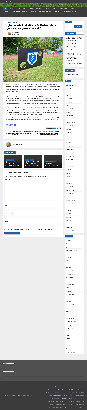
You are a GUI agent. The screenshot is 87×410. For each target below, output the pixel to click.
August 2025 (69, 125)
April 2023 (69, 217)
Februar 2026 (69, 105)
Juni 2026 (68, 92)
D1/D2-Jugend (69, 287)
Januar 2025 (69, 149)
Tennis (54, 8)
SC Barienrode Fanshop (45, 11)
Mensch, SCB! (53, 161)
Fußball (39, 8)
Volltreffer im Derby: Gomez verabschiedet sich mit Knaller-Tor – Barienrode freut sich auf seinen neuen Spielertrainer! (46, 133)
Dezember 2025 (70, 112)
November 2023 (70, 193)
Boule (51, 15)
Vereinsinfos (22, 8)
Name (6, 205)
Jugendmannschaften (79, 398)
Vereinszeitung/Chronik (21, 11)
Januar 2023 (69, 227)
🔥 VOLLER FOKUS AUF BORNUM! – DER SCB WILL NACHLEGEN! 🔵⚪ (73, 45)
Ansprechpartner (76, 383)
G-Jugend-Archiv (70, 315)
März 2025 (69, 142)
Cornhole (58, 15)
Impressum (58, 11)
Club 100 (33, 11)
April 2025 (69, 139)
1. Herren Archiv (70, 243)
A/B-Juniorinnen (70, 254)
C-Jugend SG (69, 270)
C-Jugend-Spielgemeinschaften (54, 389)
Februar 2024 (69, 183)
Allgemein (10, 22)
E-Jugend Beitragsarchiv (72, 392)
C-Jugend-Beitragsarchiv (79, 386)
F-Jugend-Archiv (70, 304)
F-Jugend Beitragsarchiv (58, 395)
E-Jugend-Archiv (70, 294)
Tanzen (47, 8)
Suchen (68, 22)
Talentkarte (8, 15)
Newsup (23, 395)
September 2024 (70, 163)
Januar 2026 (69, 109)
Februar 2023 (69, 224)
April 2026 (69, 98)
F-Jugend (68, 301)
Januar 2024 (69, 186)
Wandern (7, 11)
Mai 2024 (68, 173)
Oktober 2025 (69, 119)
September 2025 (70, 122)
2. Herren (68, 247)
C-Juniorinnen (70, 277)
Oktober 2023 (69, 197)
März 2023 (69, 220)
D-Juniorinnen (70, 284)
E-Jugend (68, 291)
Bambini (68, 260)
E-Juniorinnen (69, 298)
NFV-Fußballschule (70, 11)
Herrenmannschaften (56, 398)
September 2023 (70, 200)
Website (6, 221)
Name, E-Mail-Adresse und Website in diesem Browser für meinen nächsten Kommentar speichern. (30, 229)
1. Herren (68, 240)
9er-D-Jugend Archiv (71, 250)
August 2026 (69, 85)
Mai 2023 (68, 213)
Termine (31, 8)
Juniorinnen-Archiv (71, 321)
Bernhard (16, 32)
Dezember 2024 (70, 153)
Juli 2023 (68, 207)
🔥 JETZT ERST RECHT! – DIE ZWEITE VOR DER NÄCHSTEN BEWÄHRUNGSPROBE (74, 39)
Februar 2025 (69, 146)
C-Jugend (68, 267)
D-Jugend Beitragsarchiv (79, 389)
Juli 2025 (68, 129)
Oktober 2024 (69, 159)
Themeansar (29, 395)
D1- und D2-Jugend (57, 392)
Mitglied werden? (51, 401)
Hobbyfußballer (65, 398)
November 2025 (70, 115)
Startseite (12, 8)
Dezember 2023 (70, 190)
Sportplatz (69, 331)
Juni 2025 (68, 132)
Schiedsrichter (70, 328)
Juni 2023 (68, 210)
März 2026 (69, 102)
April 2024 (69, 176)
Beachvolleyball (41, 15)
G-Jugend (68, 311)
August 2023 (69, 203)
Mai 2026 (68, 95)
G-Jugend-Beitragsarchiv (79, 395)
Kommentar (7, 179)
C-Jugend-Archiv (70, 274)
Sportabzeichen (68, 15)
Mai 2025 (68, 136)
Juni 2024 (68, 169)
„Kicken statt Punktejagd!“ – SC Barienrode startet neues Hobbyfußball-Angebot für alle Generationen (20, 133)
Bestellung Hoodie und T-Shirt (24, 15)
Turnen (72, 8)
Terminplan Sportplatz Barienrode (61, 404)
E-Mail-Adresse (8, 213)
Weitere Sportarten (71, 352)
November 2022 (70, 230)
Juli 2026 (68, 88)
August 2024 (69, 166)
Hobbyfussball (70, 318)
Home (53, 383)
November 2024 (70, 156)
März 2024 (69, 180)
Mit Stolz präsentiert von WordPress (10, 395)
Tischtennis (63, 8)
